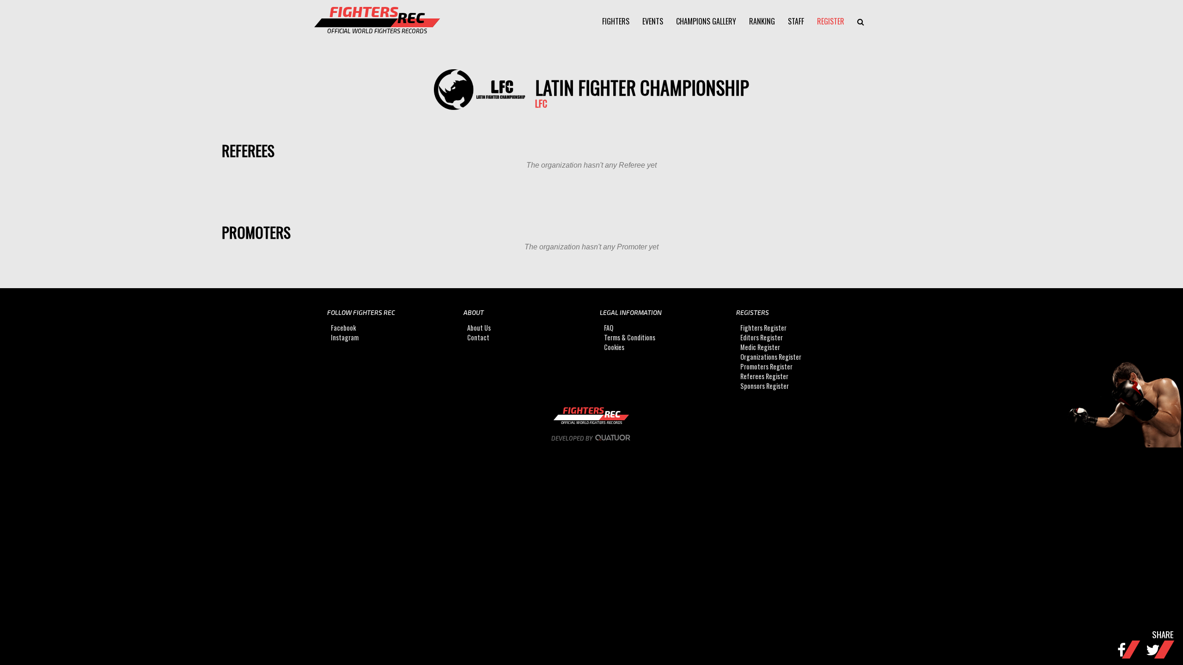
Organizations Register (770, 356)
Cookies (614, 347)
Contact (478, 337)
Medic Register (760, 347)
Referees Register (764, 376)
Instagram (345, 337)
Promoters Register (766, 366)
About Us (479, 327)
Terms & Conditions (629, 337)
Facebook (343, 327)
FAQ (608, 327)
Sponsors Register (764, 385)
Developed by (572, 438)
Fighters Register (763, 327)
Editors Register (761, 337)
